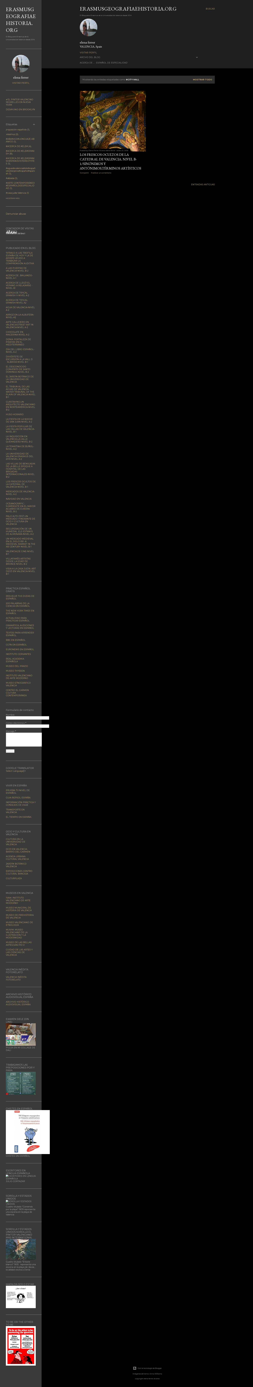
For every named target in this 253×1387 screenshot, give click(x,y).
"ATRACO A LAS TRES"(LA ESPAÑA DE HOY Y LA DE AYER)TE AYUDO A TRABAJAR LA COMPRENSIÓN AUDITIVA (20, 258)
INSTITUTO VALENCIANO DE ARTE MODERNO (19, 676)
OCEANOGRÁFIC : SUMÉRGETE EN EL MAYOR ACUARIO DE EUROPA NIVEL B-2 (20, 507)
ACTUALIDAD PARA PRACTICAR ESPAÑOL (18, 619)
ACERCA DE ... (87, 62)
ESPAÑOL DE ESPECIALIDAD (112, 62)
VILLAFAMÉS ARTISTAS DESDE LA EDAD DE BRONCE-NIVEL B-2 (18, 561)
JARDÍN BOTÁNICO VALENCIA (16, 865)
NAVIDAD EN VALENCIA (18, 499)
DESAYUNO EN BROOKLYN (20, 109)
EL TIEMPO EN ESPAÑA (18, 817)
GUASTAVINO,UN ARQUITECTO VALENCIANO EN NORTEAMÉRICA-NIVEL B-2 (20, 406)
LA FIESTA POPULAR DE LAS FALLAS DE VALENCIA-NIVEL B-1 (20, 429)
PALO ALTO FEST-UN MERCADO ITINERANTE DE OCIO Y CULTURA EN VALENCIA (20, 520)
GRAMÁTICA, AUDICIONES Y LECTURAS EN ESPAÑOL (20, 626)
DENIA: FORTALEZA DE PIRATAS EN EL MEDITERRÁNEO (18, 342)
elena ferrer (87, 42)
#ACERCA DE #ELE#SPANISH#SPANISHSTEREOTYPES (20, 161)
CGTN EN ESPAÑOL (16, 644)
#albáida (11, 178)
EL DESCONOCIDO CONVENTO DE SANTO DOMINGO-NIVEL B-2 (18, 369)
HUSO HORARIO (15, 414)
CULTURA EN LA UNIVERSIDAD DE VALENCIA (15, 842)
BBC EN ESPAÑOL (15, 640)
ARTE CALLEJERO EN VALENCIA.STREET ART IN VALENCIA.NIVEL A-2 (19, 325)
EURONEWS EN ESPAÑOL (20, 649)
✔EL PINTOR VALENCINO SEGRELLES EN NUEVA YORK (19, 102)
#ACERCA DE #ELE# (18, 146)
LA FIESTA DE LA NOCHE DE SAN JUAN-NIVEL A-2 (19, 420)
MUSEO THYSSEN (15, 671)
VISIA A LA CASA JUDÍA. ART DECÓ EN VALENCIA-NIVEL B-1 (21, 571)
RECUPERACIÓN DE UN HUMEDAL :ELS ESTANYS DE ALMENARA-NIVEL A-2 (20, 531)
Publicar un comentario (101, 173)
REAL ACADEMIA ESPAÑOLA (15, 660)
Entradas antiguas (203, 184)
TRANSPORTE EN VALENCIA (15, 811)
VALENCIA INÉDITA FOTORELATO (16, 978)
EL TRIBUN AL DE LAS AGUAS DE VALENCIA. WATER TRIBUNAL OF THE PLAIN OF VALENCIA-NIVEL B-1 (20, 391)
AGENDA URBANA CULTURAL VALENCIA (17, 857)
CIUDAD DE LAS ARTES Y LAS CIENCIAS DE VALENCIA (19, 952)
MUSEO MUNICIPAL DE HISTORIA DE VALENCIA (19, 909)
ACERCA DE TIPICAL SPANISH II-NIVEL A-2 (17, 294)
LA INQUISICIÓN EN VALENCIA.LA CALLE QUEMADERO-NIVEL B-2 (19, 439)
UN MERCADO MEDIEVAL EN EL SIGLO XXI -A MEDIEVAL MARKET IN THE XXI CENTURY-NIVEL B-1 (20, 542)
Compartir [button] (84, 173)
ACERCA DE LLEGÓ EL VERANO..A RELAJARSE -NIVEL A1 (19, 285)
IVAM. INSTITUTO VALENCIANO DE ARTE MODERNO (18, 900)
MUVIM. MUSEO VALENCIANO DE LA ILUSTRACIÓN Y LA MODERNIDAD (17, 933)
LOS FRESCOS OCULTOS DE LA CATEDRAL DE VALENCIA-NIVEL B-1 (21, 484)
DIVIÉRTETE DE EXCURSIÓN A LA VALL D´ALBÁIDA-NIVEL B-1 (19, 359)
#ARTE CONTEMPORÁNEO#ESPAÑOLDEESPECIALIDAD (20, 186)
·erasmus (11, 134)
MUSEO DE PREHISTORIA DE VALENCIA (20, 916)
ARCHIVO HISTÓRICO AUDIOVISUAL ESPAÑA (18, 1003)
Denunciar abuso (16, 213)
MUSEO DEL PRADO (17, 666)
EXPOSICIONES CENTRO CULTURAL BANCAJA (19, 872)
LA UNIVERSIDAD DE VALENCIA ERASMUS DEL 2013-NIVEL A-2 (19, 456)
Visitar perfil (88, 52)
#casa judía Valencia (17, 193)
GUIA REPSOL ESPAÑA (18, 797)
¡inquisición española (17, 129)
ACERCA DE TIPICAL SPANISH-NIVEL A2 (17, 301)
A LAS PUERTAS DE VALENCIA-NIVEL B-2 (17, 269)
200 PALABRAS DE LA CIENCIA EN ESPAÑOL (18, 604)
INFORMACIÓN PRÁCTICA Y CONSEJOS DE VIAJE (21, 803)
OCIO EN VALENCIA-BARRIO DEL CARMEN (18, 850)
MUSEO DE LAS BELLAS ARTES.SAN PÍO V (19, 943)
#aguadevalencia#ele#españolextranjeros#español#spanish (20, 171)
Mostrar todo (202, 79)
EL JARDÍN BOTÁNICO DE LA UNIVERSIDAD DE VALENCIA (20, 379)
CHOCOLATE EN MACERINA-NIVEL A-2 (17, 333)
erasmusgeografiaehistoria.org (128, 8)
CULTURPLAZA (14, 878)
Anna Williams (155, 1374)
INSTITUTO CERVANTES (18, 654)
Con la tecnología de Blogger (150, 1368)
